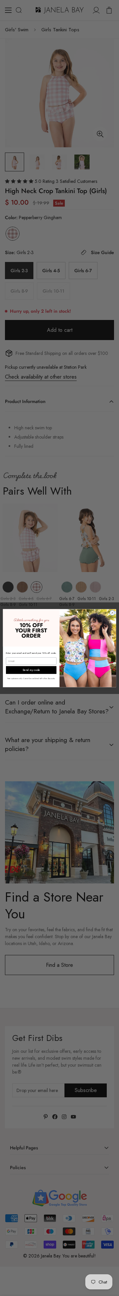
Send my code (31, 670)
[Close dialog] (112, 612)
